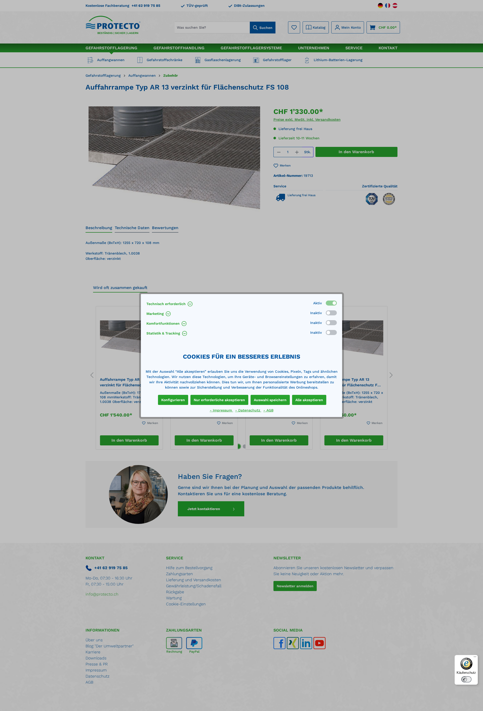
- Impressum (221, 410)
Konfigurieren (173, 400)
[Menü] (475, 658)
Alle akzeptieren (309, 400)
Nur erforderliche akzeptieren (219, 400)
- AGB (268, 410)
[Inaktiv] (331, 312)
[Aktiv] (331, 303)
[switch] (466, 679)
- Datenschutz (248, 410)
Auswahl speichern (270, 400)
